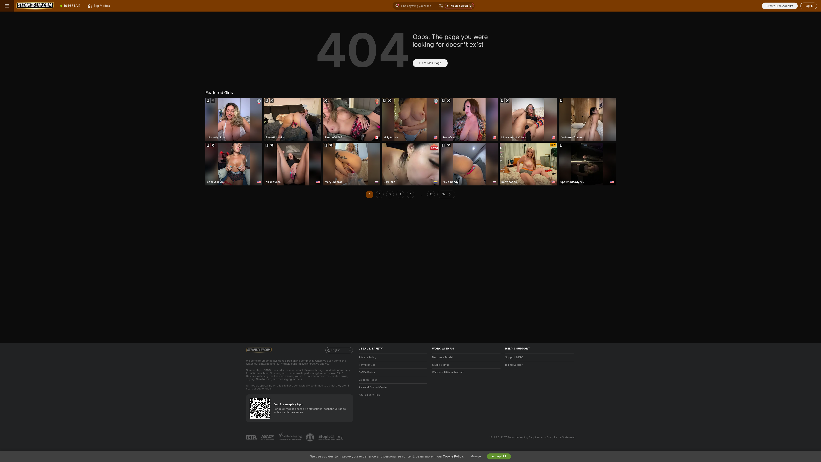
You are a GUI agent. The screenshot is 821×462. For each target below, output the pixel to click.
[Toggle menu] (7, 6)
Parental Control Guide (373, 387)
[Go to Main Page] (35, 6)
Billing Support (514, 364)
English (335, 350)
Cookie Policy (453, 456)
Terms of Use (367, 364)
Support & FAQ (514, 357)
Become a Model (442, 357)
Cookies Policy (368, 379)
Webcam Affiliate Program (448, 372)
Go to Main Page (430, 63)
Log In (809, 5)
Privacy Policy (367, 357)
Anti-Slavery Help (369, 394)
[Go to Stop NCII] (331, 437)
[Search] (441, 6)
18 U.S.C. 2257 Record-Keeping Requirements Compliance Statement (532, 437)
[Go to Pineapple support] (310, 437)
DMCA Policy (367, 372)
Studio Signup (441, 364)
